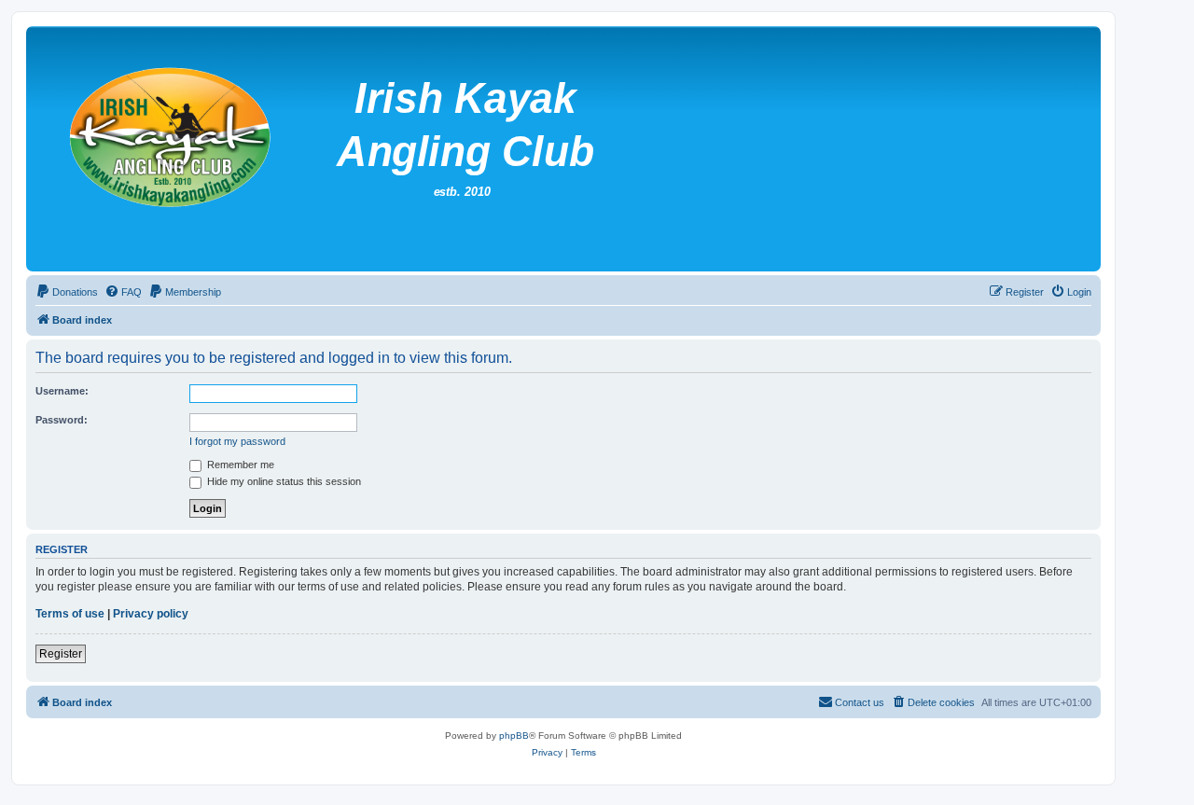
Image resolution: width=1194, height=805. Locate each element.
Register (60, 653)
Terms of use (69, 613)
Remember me (239, 464)
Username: (62, 390)
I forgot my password (237, 441)
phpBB (514, 735)
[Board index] (484, 149)
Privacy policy (150, 613)
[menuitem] (66, 292)
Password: (61, 419)
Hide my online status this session (282, 481)
